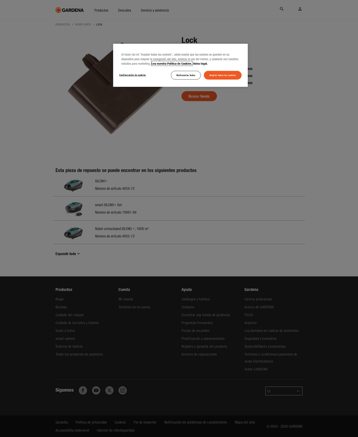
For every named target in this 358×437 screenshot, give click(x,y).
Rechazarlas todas (186, 75)
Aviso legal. (200, 63)
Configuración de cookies (132, 74)
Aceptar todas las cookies (222, 75)
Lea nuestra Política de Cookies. (172, 63)
